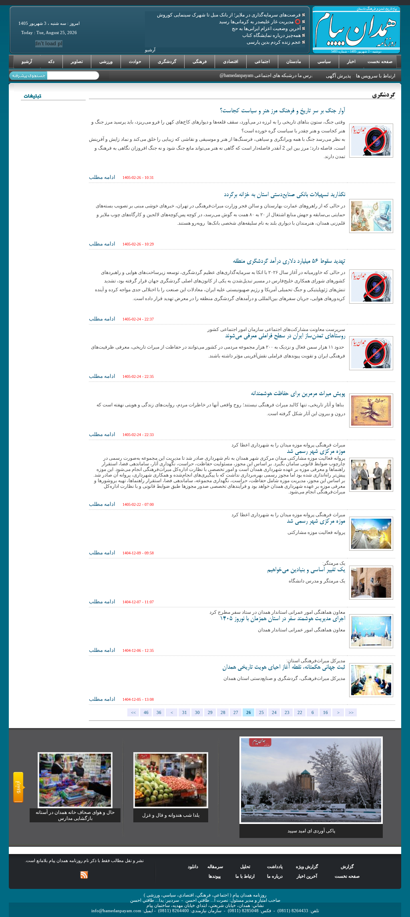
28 (223, 712)
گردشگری (167, 61)
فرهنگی (200, 61)
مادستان (293, 61)
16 (325, 712)
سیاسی (324, 61)
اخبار (351, 61)
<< (133, 712)
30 (197, 712)
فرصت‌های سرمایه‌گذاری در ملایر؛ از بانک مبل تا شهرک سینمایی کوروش (229, 15)
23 (287, 712)
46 (146, 712)
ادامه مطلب (102, 177)
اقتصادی (230, 61)
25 (261, 712)
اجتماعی (262, 61)
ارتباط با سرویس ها (375, 76)
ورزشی (106, 61)
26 (248, 712)
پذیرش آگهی (338, 76)
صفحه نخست (380, 61)
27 (235, 712)
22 (299, 712)
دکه (51, 61)
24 (274, 712)
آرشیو (27, 61)
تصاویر (77, 61)
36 (159, 712)
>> (351, 712)
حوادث (135, 61)
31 (184, 712)
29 (210, 712)
